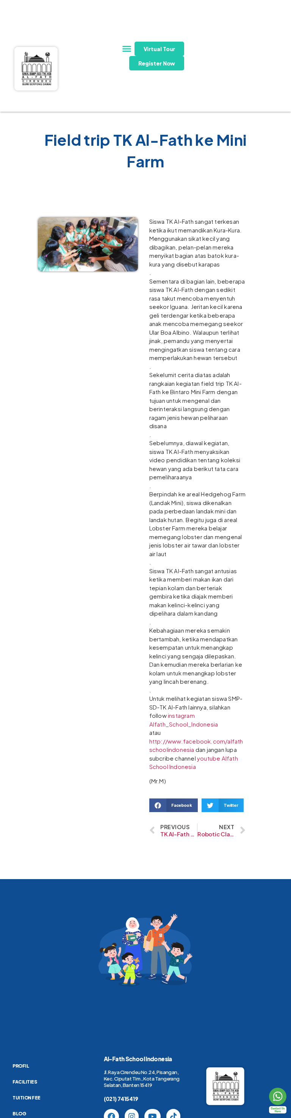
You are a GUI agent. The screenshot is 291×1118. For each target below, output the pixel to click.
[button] (127, 49)
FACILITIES (25, 1082)
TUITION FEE (27, 1098)
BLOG (19, 1113)
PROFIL (21, 1066)
